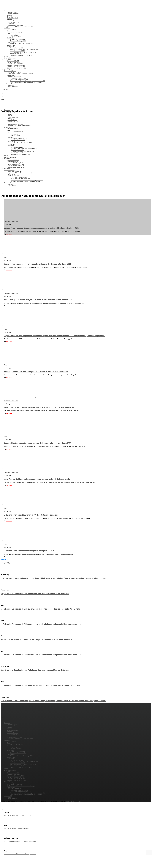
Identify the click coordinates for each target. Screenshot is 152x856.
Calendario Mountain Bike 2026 (16, 65)
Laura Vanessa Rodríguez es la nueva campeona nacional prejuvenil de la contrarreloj (37, 479)
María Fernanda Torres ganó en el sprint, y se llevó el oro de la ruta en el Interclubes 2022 (39, 407)
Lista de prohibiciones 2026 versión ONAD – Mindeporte (26, 82)
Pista (8, 33)
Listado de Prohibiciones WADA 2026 (20, 79)
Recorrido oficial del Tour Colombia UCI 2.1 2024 (17, 815)
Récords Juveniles (15, 36)
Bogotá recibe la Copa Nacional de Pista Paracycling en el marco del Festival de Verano (35, 593)
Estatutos (9, 16)
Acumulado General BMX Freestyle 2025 (21, 43)
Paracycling (10, 46)
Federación (7, 11)
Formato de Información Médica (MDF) (21, 55)
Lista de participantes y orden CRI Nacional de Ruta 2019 (20, 841)
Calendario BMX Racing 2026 (15, 63)
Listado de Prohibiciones (14, 76)
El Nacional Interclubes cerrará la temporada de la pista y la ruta (29, 551)
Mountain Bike (11, 45)
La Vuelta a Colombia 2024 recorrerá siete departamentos (20, 854)
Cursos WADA (11, 75)
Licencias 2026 (8, 83)
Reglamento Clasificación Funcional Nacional (23, 52)
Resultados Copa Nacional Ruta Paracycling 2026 (24, 49)
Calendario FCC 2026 (13, 61)
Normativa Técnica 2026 (17, 53)
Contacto (9, 15)
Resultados (7, 69)
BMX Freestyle (11, 42)
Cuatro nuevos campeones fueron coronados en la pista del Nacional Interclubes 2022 (37, 264)
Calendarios (7, 59)
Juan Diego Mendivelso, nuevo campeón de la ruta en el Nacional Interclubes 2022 (36, 371)
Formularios (10, 23)
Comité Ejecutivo (12, 12)
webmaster (9, 234)
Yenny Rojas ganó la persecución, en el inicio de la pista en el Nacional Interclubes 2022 (38, 300)
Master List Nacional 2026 (17, 51)
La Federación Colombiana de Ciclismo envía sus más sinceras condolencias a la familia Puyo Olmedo (40, 609)
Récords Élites (14, 35)
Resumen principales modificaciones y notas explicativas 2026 (27, 81)
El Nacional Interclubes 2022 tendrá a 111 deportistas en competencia (31, 515)
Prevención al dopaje (10, 71)
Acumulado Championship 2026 (19, 39)
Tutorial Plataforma (12, 86)
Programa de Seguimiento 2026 (19, 78)
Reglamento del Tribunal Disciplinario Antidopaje (21, 73)
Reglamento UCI (11, 19)
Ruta (8, 31)
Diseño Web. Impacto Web (73, 801)
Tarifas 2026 (10, 85)
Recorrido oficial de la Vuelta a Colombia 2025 (17, 828)
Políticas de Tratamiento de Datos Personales (20, 26)
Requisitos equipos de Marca (15, 25)
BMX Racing (10, 38)
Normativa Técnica (12, 21)
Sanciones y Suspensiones (14, 72)
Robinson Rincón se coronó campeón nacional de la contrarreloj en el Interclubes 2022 (37, 443)
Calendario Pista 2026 (13, 62)
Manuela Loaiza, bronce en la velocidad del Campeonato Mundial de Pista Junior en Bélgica (36, 639)
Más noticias (4, 559)
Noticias (6, 56)
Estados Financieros (13, 22)
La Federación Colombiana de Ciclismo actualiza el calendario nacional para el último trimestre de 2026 (41, 624)
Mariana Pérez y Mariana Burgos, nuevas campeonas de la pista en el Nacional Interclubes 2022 (41, 228)
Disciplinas (7, 28)
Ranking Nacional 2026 (16, 32)
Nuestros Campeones (10, 58)
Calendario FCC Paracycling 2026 (16, 68)
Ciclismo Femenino (12, 29)
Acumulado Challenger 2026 (18, 41)
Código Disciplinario (12, 18)
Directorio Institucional (13, 13)
